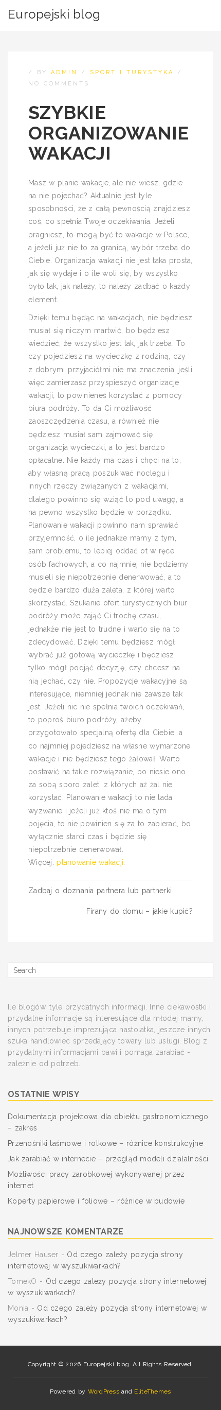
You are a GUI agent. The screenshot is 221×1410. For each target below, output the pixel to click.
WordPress (104, 1391)
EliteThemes (152, 1391)
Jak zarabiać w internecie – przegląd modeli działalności (108, 1159)
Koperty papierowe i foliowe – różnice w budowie (96, 1201)
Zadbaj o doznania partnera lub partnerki (100, 890)
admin (64, 72)
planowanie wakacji (90, 862)
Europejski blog (54, 14)
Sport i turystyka (132, 72)
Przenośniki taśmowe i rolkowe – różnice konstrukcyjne (105, 1143)
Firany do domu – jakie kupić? (139, 911)
